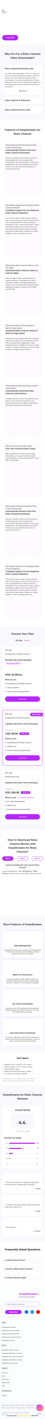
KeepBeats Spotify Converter (10, 1350)
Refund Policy (31, 1408)
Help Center (5, 1379)
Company (5, 1405)
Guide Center (6, 1382)
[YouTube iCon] (38, 1312)
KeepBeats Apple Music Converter (12, 1353)
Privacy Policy (29, 1405)
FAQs (3, 1376)
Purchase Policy (20, 1408)
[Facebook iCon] (26, 1312)
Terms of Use (10, 1408)
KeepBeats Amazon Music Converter (12, 1356)
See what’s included (26, 797)
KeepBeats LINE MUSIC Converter (12, 1360)
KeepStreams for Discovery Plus (11, 1337)
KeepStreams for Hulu (8, 1340)
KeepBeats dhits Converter (10, 1363)
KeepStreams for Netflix (9, 1327)
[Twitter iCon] (32, 1312)
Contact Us (5, 1373)
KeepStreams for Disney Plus (10, 1334)
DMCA (22, 1405)
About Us (4, 1395)
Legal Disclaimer (14, 1405)
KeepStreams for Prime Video (10, 1330)
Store (3, 1386)
